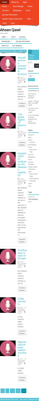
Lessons (5, 10)
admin (21, 307)
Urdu (13, 23)
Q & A (28, 10)
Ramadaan (33, 181)
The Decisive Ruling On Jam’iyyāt (32, 96)
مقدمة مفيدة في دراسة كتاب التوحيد (33, 110)
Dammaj (32, 142)
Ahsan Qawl (10, 29)
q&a (33, 196)
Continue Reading (22, 105)
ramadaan (33, 199)
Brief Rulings (18, 6)
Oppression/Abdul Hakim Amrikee (22, 348)
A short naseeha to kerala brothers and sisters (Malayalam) (33, 119)
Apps (25, 2)
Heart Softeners (34, 178)
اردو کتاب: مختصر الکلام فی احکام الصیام (33, 103)
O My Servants (22, 301)
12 (18, 391)
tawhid (30, 201)
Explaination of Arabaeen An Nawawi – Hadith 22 (22, 164)
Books (4, 6)
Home (4, 2)
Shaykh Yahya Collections (12, 19)
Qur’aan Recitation (9, 15)
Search (30, 62)
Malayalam (17, 10)
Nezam (21, 77)
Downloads (6, 41)
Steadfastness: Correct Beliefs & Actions (22, 66)
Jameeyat (30, 196)
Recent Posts (32, 57)
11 (12, 391)
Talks (29, 19)
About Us (15, 2)
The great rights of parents (22, 121)
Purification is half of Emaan (22, 254)
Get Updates (17, 46)
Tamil (4, 23)
